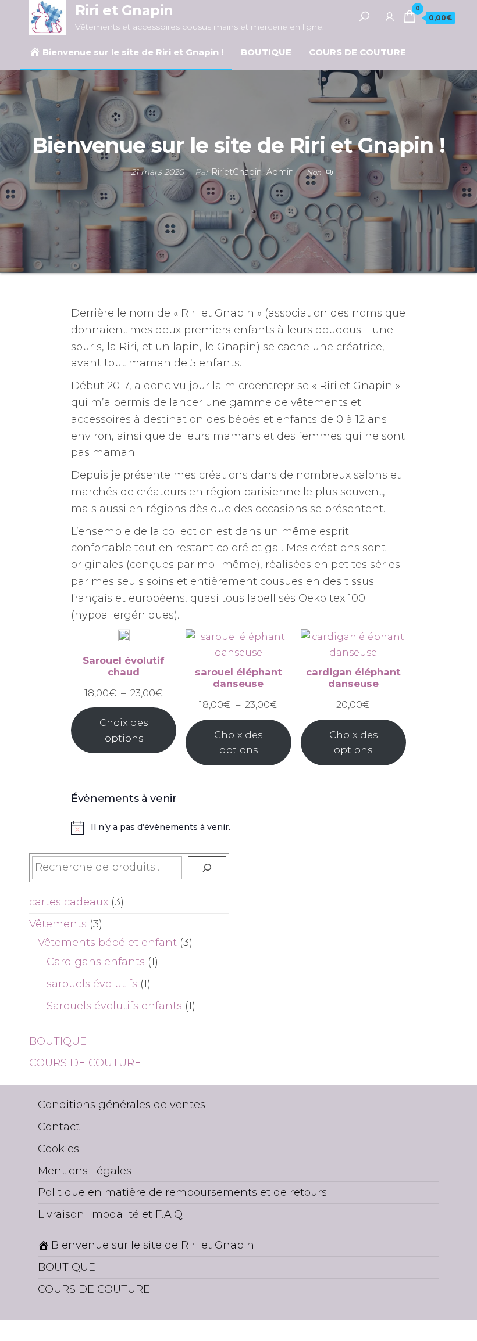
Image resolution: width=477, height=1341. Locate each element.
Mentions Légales (84, 1170)
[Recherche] (207, 867)
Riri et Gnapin (124, 10)
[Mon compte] (389, 16)
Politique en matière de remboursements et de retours (182, 1192)
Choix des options (123, 730)
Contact (59, 1126)
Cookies (58, 1148)
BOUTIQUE (266, 51)
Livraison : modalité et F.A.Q (110, 1214)
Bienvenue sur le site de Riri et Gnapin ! (132, 51)
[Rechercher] (364, 16)
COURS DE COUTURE (357, 51)
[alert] (238, 828)
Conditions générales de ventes (121, 1104)
